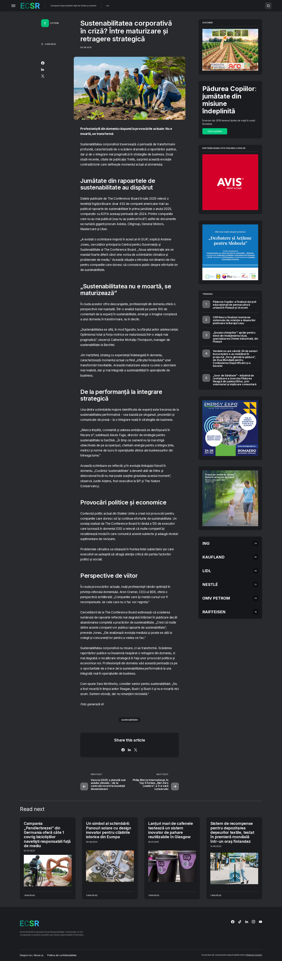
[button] (13, 5)
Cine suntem (215, 131)
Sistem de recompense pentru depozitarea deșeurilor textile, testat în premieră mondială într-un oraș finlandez (232, 832)
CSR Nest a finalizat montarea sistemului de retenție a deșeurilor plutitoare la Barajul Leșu (234, 320)
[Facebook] (232, 921)
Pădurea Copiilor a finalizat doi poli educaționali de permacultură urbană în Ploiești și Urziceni (234, 304)
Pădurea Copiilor (254, 955)
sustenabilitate (129, 719)
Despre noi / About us (31, 955)
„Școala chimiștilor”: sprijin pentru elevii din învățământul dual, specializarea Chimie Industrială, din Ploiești (235, 337)
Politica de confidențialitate (62, 955)
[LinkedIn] (246, 921)
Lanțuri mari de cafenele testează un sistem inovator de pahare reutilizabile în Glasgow (170, 830)
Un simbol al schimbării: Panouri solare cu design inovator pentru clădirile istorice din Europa (108, 830)
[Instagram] (253, 921)
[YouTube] (260, 921)
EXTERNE (54, 23)
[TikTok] (239, 921)
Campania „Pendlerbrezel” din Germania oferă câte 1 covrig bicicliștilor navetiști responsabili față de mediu (47, 834)
